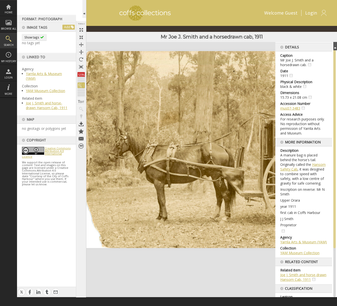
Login (8, 77)
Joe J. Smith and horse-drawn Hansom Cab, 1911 (46, 105)
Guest (291, 13)
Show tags (31, 37)
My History (8, 61)
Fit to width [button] (81, 44)
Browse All (8, 28)
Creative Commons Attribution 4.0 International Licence (46, 152)
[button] (81, 85)
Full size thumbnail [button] (81, 30)
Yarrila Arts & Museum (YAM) (303, 242)
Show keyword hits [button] (81, 109)
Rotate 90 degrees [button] (81, 59)
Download (81, 124)
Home (9, 12)
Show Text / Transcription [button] (81, 101)
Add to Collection (81, 131)
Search (9, 45)
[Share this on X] (21, 289)
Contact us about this (81, 138)
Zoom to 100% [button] (81, 67)
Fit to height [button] (81, 52)
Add (67, 27)
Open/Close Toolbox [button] (84, 9)
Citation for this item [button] (81, 146)
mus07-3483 (290, 108)
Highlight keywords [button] (81, 116)
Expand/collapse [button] (335, 46)
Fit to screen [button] (81, 37)
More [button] (8, 94)
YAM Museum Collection (45, 90)
